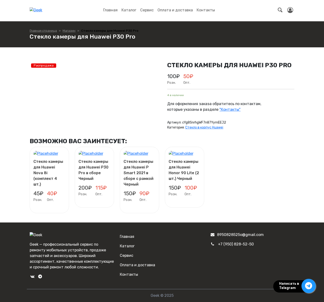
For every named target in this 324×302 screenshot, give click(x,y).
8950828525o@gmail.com (240, 234)
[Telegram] (39, 276)
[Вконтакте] (32, 276)
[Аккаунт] (290, 10)
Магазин (69, 30)
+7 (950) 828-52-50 (236, 244)
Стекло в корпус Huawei (204, 127)
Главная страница (43, 30)
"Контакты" (230, 109)
